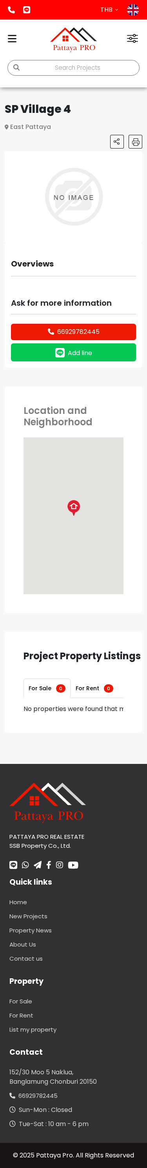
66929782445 (78, 331)
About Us (22, 944)
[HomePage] (73, 39)
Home (18, 902)
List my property (32, 1029)
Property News (30, 930)
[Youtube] (73, 865)
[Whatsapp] (25, 866)
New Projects (28, 916)
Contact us (26, 958)
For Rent (93, 688)
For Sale (45, 688)
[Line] (13, 866)
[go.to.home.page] (47, 802)
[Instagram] (59, 866)
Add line (27, 10)
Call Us (11, 9)
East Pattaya (30, 126)
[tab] (47, 688)
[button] (135, 158)
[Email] (38, 866)
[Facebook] (48, 866)
